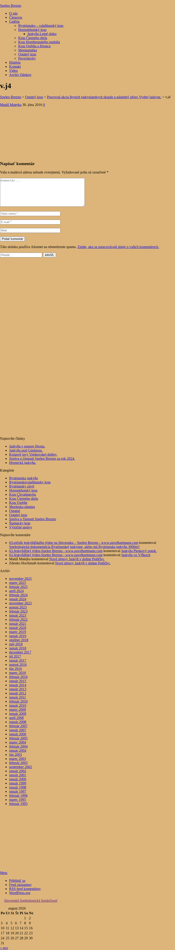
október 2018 (18, 640)
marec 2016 (17, 673)
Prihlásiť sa (17, 880)
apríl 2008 (16, 718)
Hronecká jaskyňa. (22, 463)
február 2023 (18, 611)
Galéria (14, 21)
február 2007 (18, 726)
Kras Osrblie (18, 503)
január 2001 (17, 775)
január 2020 (17, 628)
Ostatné (14, 511)
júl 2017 (15, 656)
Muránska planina (22, 507)
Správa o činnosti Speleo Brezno (32, 519)
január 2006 (17, 734)
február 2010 (18, 701)
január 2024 (17, 599)
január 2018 (17, 648)
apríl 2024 (16, 591)
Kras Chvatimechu (22, 494)
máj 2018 (16, 644)
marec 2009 (17, 709)
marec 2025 (17, 583)
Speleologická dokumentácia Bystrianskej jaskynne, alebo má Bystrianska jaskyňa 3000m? (74, 547)
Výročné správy (20, 527)
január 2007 (17, 730)
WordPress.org (19, 893)
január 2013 (17, 689)
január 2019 (17, 636)
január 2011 (17, 697)
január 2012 (17, 693)
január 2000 (17, 779)
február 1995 (18, 804)
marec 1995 (17, 800)
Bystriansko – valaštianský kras (40, 26)
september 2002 (20, 767)
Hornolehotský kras (32, 30)
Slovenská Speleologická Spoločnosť (31, 900)
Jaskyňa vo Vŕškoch (135, 555)
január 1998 (17, 787)
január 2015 (17, 681)
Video (13, 71)
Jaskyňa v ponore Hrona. (27, 446)
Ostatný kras (27, 54)
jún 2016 (15, 669)
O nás (13, 13)
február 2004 (18, 746)
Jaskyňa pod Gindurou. (26, 450)
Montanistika (27, 50)
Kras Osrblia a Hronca (34, 46)
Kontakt (15, 66)
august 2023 (18, 607)
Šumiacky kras (19, 523)
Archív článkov (20, 75)
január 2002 (17, 771)
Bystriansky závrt (21, 486)
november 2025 (20, 579)
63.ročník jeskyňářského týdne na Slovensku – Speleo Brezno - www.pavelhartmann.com (73, 543)
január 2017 (17, 660)
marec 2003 (17, 759)
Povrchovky (27, 58)
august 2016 (18, 664)
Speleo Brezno (10, 6)
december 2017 (20, 652)
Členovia (15, 17)
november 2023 (20, 603)
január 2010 (17, 705)
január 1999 (17, 783)
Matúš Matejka (10, 105)
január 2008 (17, 722)
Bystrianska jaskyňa (23, 478)
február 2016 (18, 677)
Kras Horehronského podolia (39, 42)
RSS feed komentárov (25, 889)
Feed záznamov (20, 885)
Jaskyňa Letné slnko (42, 34)
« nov (4, 948)
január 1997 (17, 791)
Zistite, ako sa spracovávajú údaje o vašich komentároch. (118, 247)
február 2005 (18, 738)
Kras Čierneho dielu (32, 38)
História (15, 62)
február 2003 (18, 763)
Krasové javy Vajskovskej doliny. (33, 454)
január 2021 (17, 624)
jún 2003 (15, 754)
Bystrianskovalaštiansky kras (30, 482)
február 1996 (18, 795)
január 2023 (17, 615)
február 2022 (18, 619)
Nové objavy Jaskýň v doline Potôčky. (77, 559)
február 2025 (18, 587)
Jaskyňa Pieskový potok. (139, 551)
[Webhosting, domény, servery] (28, 865)
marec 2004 (17, 742)
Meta (3, 873)
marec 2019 (17, 632)
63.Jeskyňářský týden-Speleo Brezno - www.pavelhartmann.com (56, 551)
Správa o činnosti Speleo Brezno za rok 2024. (42, 458)
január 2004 (17, 750)
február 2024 (18, 595)
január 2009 (17, 714)
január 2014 (17, 685)
